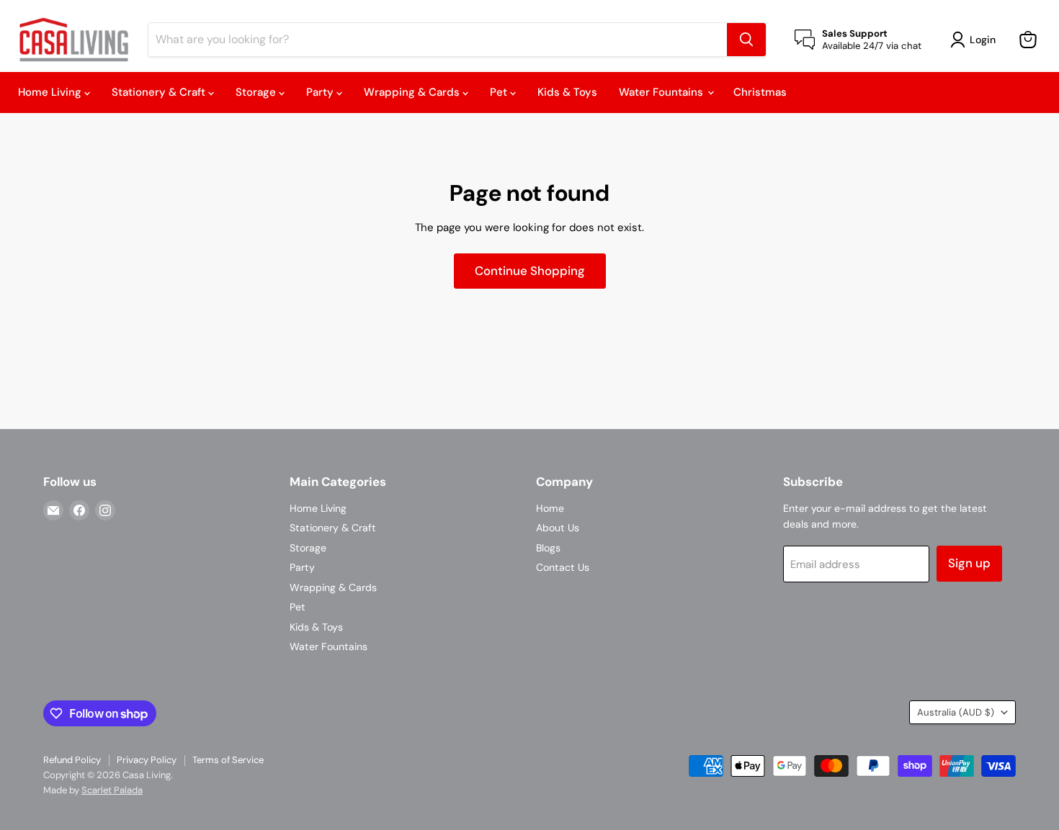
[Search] (746, 39)
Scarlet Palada (112, 790)
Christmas (760, 92)
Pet (500, 92)
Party (321, 92)
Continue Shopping (530, 271)
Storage (257, 92)
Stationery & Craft (160, 92)
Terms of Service (228, 760)
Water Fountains (662, 92)
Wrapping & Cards (413, 92)
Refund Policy (72, 760)
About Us (557, 527)
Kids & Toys (567, 92)
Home (550, 508)
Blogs (548, 547)
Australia (955, 712)
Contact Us (562, 567)
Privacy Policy (146, 760)
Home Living (51, 92)
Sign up (969, 563)
